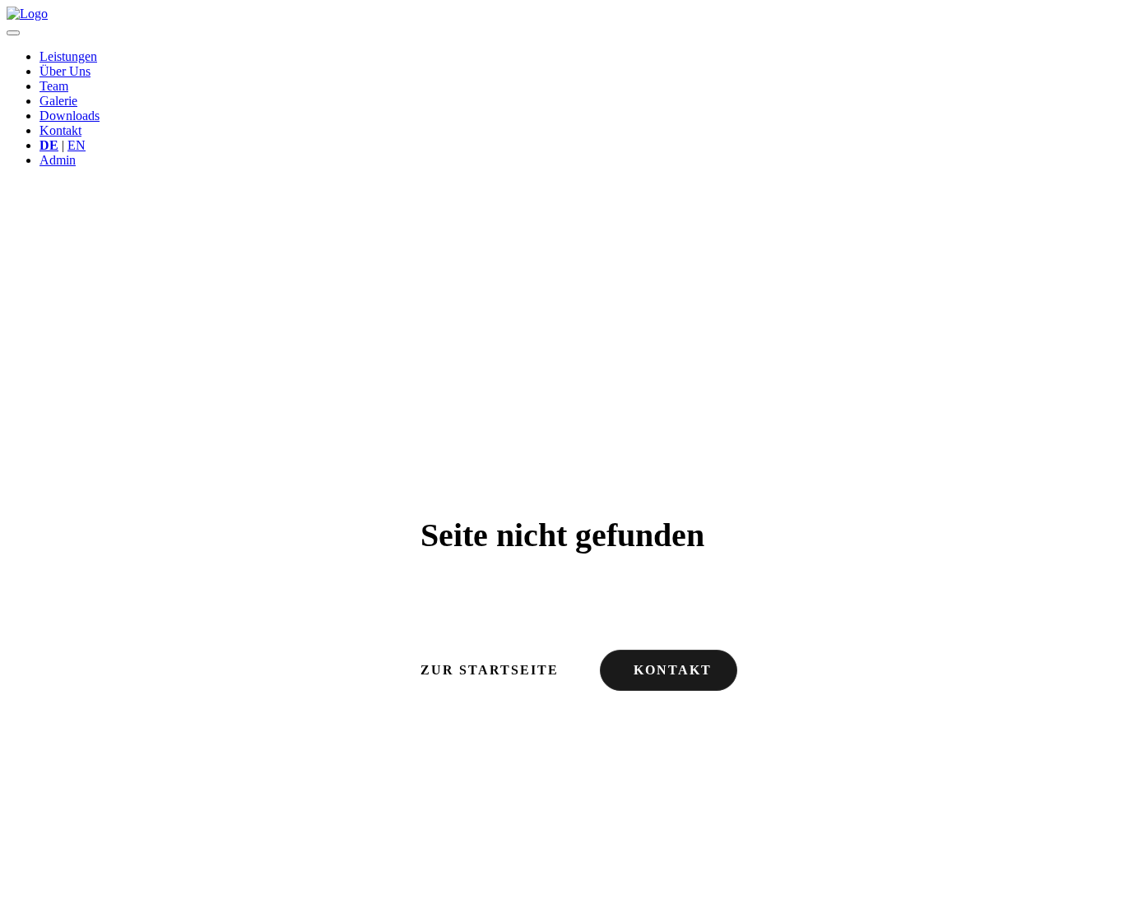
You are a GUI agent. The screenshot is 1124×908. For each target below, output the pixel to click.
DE (48, 145)
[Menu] (13, 32)
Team (53, 86)
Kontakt (60, 130)
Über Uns (65, 71)
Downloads (69, 116)
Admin (57, 160)
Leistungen (68, 56)
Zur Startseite (489, 670)
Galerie (58, 101)
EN (76, 145)
